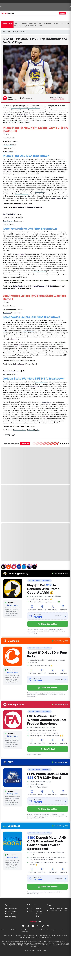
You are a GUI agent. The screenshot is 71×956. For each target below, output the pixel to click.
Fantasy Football (11, 908)
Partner (13, 930)
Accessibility (44, 930)
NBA (9, 32)
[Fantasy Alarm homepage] (7, 13)
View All (64, 443)
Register (53, 930)
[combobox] (25, 443)
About (3, 930)
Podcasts (39, 911)
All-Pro (62, 13)
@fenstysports (27, 98)
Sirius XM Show (39, 915)
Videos (38, 908)
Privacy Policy (35, 930)
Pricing (29, 908)
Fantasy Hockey (10, 917)
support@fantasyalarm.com (57, 910)
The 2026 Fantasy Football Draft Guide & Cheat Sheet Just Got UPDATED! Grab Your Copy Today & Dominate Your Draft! (41, 25)
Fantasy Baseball (11, 911)
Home (4, 32)
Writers (29, 911)
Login (63, 930)
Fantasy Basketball (11, 914)
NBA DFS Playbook (19, 32)
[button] (68, 13)
